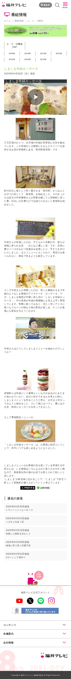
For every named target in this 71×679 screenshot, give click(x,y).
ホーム (7, 21)
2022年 (59, 53)
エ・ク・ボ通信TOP (14, 46)
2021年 (12, 59)
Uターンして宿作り (15, 557)
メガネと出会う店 (15, 522)
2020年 (27, 59)
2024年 (27, 53)
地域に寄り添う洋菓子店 (18, 545)
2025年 (12, 53)
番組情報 (19, 21)
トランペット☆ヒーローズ (19, 510)
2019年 (43, 59)
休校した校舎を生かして (18, 533)
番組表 (47, 5)
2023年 (43, 53)
